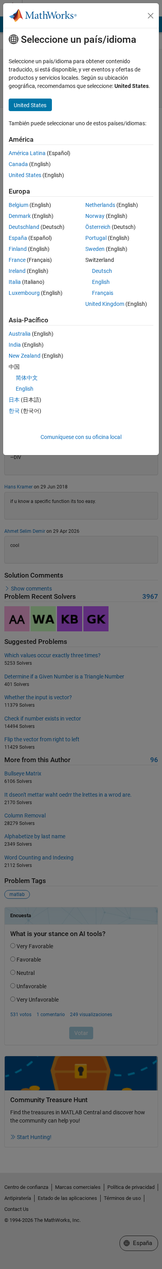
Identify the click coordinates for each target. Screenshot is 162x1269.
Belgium (18, 205)
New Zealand (24, 356)
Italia (15, 282)
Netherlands (100, 205)
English (101, 282)
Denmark (20, 216)
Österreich (97, 227)
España (18, 238)
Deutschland (24, 227)
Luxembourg (24, 293)
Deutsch (102, 271)
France (17, 260)
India (15, 345)
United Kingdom (104, 304)
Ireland (17, 271)
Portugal (96, 238)
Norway (95, 216)
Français (102, 293)
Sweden (95, 249)
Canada (18, 164)
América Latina (27, 153)
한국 (14, 411)
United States (25, 175)
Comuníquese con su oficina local (81, 437)
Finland (18, 249)
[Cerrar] (150, 15)
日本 (14, 400)
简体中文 (27, 378)
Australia (20, 334)
